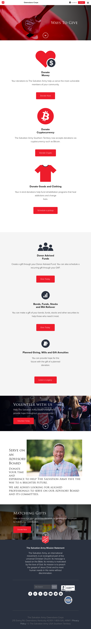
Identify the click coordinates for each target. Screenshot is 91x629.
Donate (81, 2)
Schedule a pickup (45, 210)
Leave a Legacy (46, 380)
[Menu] (87, 2)
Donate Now (45, 95)
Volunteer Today (23, 421)
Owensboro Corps (31, 2)
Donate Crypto (45, 153)
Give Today (45, 279)
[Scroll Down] (45, 35)
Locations (74, 2)
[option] (45, 22)
